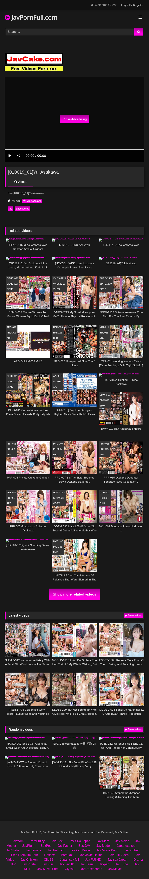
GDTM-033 (59, 492)
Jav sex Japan (117, 859)
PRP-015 (104, 443)
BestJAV (84, 845)
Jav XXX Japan (79, 841)
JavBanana (33, 850)
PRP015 (104, 449)
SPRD (103, 289)
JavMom (17, 841)
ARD (9, 338)
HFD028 (57, 332)
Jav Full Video (119, 855)
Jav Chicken (29, 859)
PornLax (67, 855)
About (22, 181)
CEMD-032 (12, 278)
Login (124, 5)
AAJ (55, 387)
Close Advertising (74, 119)
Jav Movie (122, 841)
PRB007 (11, 498)
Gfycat (69, 869)
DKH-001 (105, 492)
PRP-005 (11, 443)
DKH (102, 503)
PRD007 (57, 449)
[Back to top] (137, 867)
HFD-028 (58, 327)
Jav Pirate (29, 864)
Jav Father (65, 845)
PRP (9, 454)
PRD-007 (58, 443)
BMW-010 (105, 395)
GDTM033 (58, 498)
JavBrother (131, 850)
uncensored (22, 208)
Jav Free (57, 841)
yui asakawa (33, 200)
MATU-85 (58, 541)
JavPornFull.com (33, 17)
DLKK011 (12, 381)
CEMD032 (12, 284)
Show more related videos (74, 594)
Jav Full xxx (56, 850)
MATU (56, 552)
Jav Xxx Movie (80, 850)
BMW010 (104, 400)
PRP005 (11, 449)
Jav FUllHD (93, 859)
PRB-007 (11, 492)
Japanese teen (127, 845)
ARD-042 (11, 327)
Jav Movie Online (91, 855)
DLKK (10, 387)
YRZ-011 (104, 327)
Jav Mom (103, 841)
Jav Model (103, 845)
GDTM (56, 503)
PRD (55, 454)
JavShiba (12, 850)
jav (10, 208)
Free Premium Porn (24, 855)
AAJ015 (57, 381)
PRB (9, 503)
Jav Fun (47, 864)
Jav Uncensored (91, 869)
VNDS (56, 289)
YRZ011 (104, 332)
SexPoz (46, 845)
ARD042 (11, 332)
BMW (102, 405)
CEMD (10, 289)
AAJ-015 (57, 376)
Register (138, 5)
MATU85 (57, 547)
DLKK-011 (12, 376)
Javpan (104, 864)
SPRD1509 (106, 284)
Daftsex (49, 855)
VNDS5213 (59, 284)
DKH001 (104, 498)
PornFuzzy (37, 841)
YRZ (102, 338)
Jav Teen (87, 864)
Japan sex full (69, 859)
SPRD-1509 (106, 278)
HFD (55, 338)
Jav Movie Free (48, 869)
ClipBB (49, 859)
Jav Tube (121, 864)
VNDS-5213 (59, 278)
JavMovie (115, 869)
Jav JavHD (66, 864)
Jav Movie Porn (107, 850)
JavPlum (28, 845)
